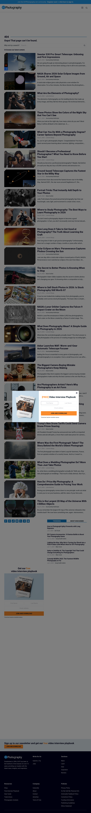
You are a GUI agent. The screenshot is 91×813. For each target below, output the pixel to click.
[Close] (76, 393)
